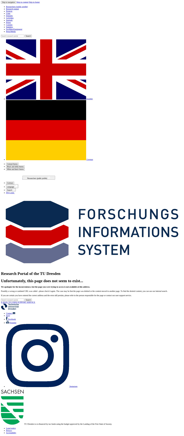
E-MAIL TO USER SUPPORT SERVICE (18, 302)
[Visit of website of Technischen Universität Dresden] (11, 309)
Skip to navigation (8, 2)
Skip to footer (34, 2)
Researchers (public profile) (37, 178)
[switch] (12, 164)
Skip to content (22, 2)
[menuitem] (94, 7)
